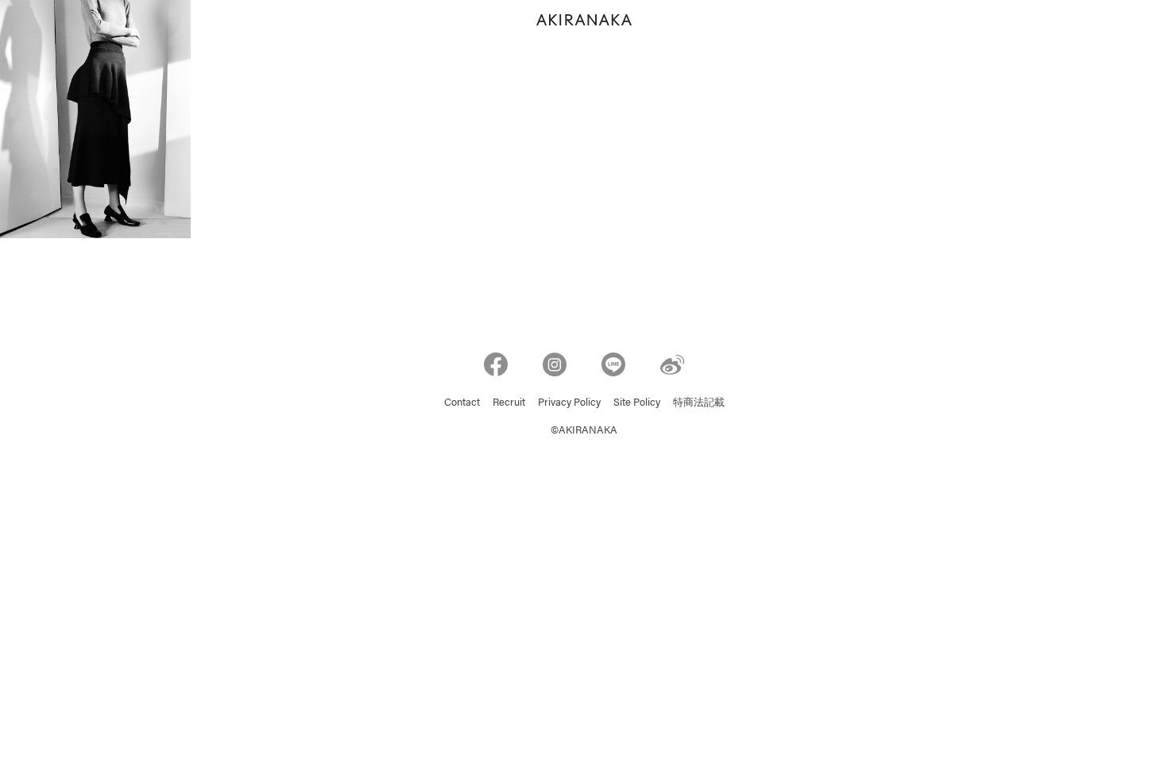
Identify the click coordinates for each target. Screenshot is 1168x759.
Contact (462, 403)
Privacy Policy (569, 403)
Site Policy (636, 403)
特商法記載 (699, 403)
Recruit (509, 403)
